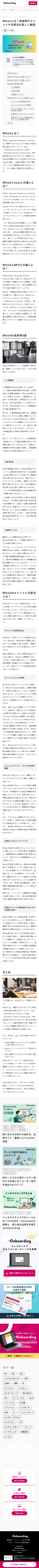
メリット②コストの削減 (21, 105)
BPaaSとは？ (12, 73)
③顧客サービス (17, 94)
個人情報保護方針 (19, 1548)
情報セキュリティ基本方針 (19, 1550)
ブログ (12, 10)
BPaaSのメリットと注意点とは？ (21, 98)
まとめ (10, 122)
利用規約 (19, 1552)
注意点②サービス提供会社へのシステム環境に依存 (22, 118)
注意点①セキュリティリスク (22, 113)
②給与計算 (15, 90)
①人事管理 (15, 87)
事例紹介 (10, 1540)
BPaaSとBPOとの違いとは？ (19, 80)
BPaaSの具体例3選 (15, 83)
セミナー (17, 1540)
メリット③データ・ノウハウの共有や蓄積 (22, 109)
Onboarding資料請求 (21, 1542)
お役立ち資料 (26, 1540)
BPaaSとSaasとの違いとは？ (19, 76)
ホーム (5, 10)
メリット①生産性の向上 (21, 101)
